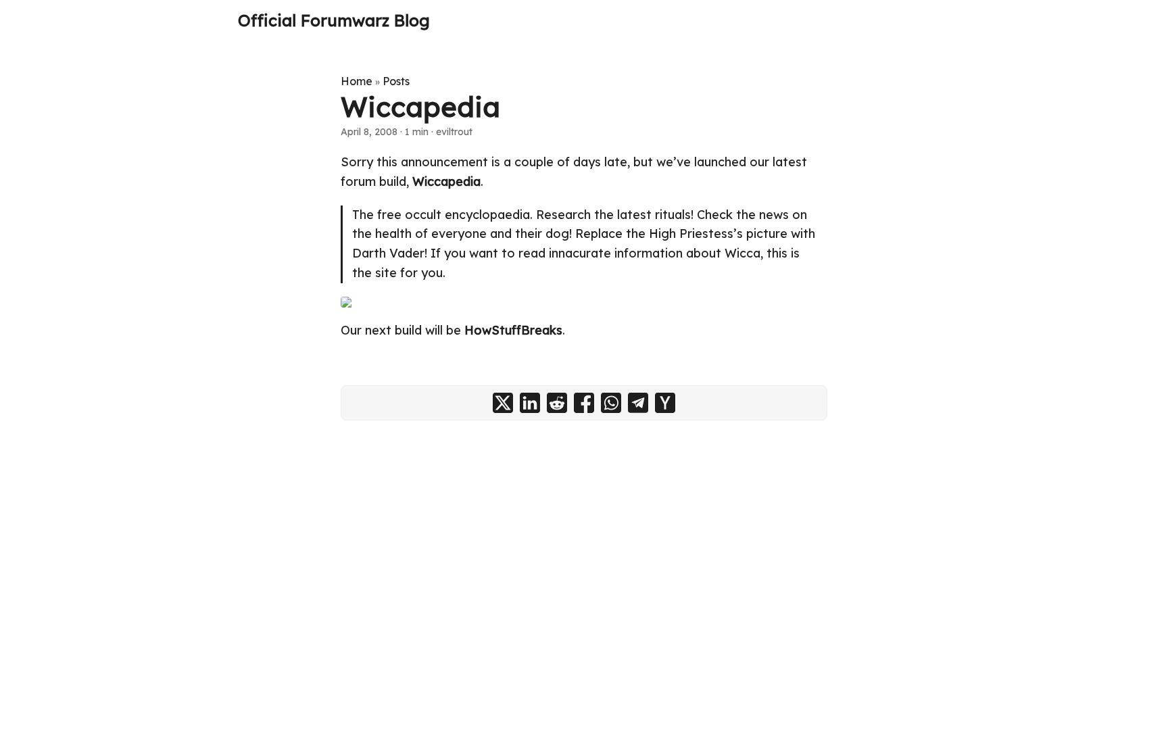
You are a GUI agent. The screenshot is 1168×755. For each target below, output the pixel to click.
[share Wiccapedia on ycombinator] (665, 403)
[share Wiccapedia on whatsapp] (611, 403)
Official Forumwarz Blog (334, 20)
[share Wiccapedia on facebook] (584, 403)
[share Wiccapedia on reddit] (557, 403)
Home (356, 81)
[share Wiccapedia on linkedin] (530, 403)
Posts (396, 81)
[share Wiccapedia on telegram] (638, 403)
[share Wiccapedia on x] (503, 403)
